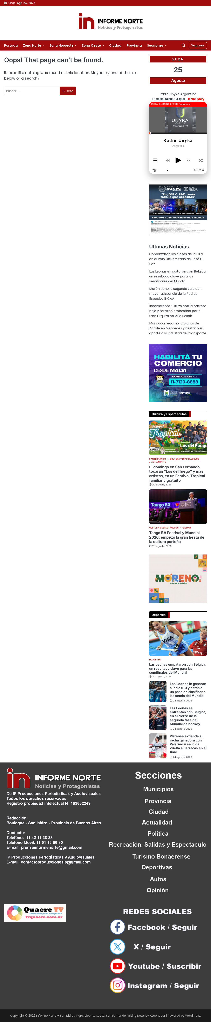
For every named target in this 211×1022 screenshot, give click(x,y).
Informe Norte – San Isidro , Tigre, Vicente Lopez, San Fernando (81, 1016)
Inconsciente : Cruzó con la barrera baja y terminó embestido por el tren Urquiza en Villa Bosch (177, 311)
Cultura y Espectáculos (184, 459)
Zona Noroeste (61, 45)
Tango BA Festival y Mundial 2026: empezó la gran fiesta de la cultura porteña (176, 537)
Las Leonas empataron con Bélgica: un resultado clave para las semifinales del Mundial (177, 276)
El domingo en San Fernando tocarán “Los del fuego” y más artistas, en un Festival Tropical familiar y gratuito (177, 474)
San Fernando (157, 459)
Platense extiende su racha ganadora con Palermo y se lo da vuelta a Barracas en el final (188, 744)
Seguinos (198, 45)
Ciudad (115, 45)
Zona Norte (32, 45)
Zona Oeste (91, 45)
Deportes (155, 660)
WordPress (192, 1016)
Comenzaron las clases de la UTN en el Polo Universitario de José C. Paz (176, 259)
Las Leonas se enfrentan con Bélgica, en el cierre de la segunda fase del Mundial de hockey (188, 716)
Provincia (134, 45)
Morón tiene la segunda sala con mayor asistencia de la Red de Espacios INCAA (175, 293)
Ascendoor (157, 1016)
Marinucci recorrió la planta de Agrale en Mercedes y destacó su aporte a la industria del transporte (177, 328)
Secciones (155, 45)
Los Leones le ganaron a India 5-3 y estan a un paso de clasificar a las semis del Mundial (188, 690)
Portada (11, 45)
